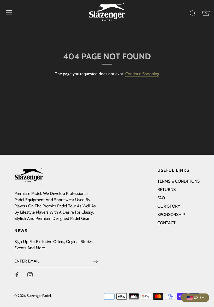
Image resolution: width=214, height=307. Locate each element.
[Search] (192, 13)
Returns (166, 189)
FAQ (161, 197)
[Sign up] (95, 261)
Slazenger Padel (39, 295)
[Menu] (9, 12)
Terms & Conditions (178, 181)
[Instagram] (30, 274)
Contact (166, 222)
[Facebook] (17, 274)
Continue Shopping (142, 73)
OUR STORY (168, 206)
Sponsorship (171, 214)
